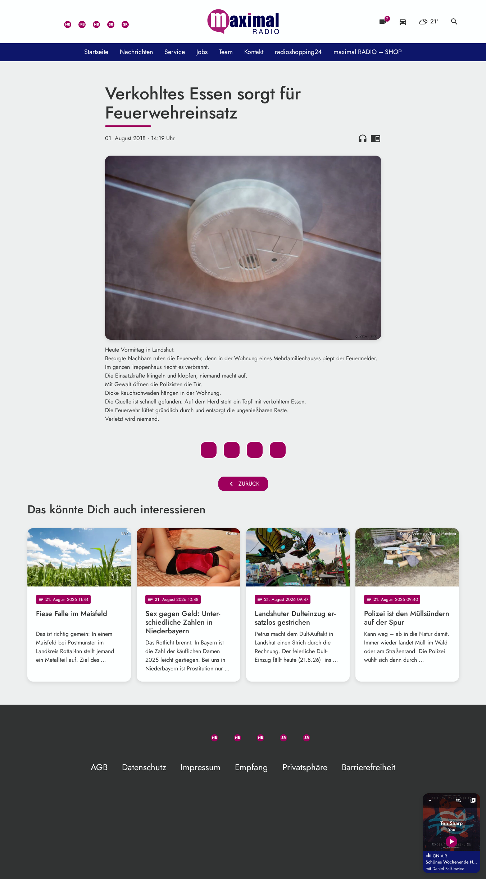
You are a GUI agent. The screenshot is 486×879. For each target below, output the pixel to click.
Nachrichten (136, 52)
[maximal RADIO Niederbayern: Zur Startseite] (243, 21)
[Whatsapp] (63, 21)
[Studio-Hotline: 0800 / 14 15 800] (49, 21)
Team (226, 52)
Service (174, 52)
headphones (363, 138)
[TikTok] (135, 21)
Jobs (202, 52)
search (454, 21)
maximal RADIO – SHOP (367, 52)
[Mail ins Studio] (34, 21)
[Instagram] (92, 21)
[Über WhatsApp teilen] (254, 450)
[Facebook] (78, 21)
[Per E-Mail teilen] (277, 450)
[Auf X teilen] (231, 450)
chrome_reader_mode (376, 138)
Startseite (96, 52)
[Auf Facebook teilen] (208, 450)
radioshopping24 (298, 52)
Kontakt (253, 52)
